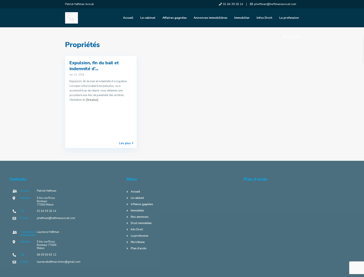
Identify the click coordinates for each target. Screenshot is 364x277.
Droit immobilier (141, 223)
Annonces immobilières (210, 18)
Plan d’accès (139, 248)
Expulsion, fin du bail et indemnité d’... (94, 65)
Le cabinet (147, 18)
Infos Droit (264, 18)
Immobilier (242, 18)
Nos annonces (140, 217)
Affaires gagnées (174, 18)
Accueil (128, 18)
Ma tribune (291, 37)
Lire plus (125, 143)
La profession (289, 18)
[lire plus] (92, 100)
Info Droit (137, 229)
